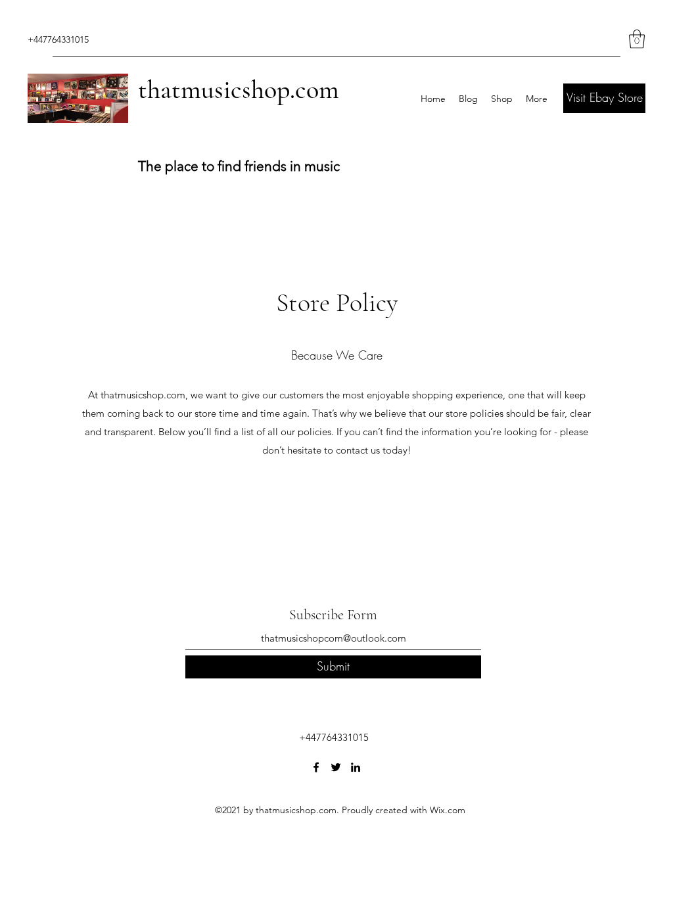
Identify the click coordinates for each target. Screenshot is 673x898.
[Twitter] (335, 767)
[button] (637, 39)
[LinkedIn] (355, 767)
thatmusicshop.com (238, 89)
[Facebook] (316, 767)
